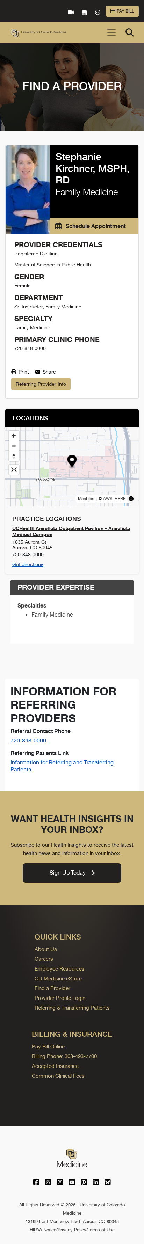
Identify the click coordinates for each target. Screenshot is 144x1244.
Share (48, 372)
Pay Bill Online (48, 1046)
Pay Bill (125, 11)
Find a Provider (52, 988)
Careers (44, 959)
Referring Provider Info (41, 384)
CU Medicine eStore (58, 978)
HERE (120, 498)
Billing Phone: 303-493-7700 (64, 1056)
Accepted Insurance (55, 1066)
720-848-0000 (28, 740)
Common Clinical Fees (58, 1076)
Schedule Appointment (95, 226)
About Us (46, 949)
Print (23, 372)
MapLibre (86, 498)
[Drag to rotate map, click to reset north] (14, 456)
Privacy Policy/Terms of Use (86, 1229)
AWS (108, 498)
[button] (72, 462)
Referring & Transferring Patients (72, 1008)
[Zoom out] (14, 446)
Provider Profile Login (60, 998)
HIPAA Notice (43, 1229)
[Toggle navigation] (111, 32)
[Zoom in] (14, 436)
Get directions (27, 564)
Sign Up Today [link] (68, 872)
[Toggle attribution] (131, 499)
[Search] (129, 32)
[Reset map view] (14, 470)
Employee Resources (60, 969)
